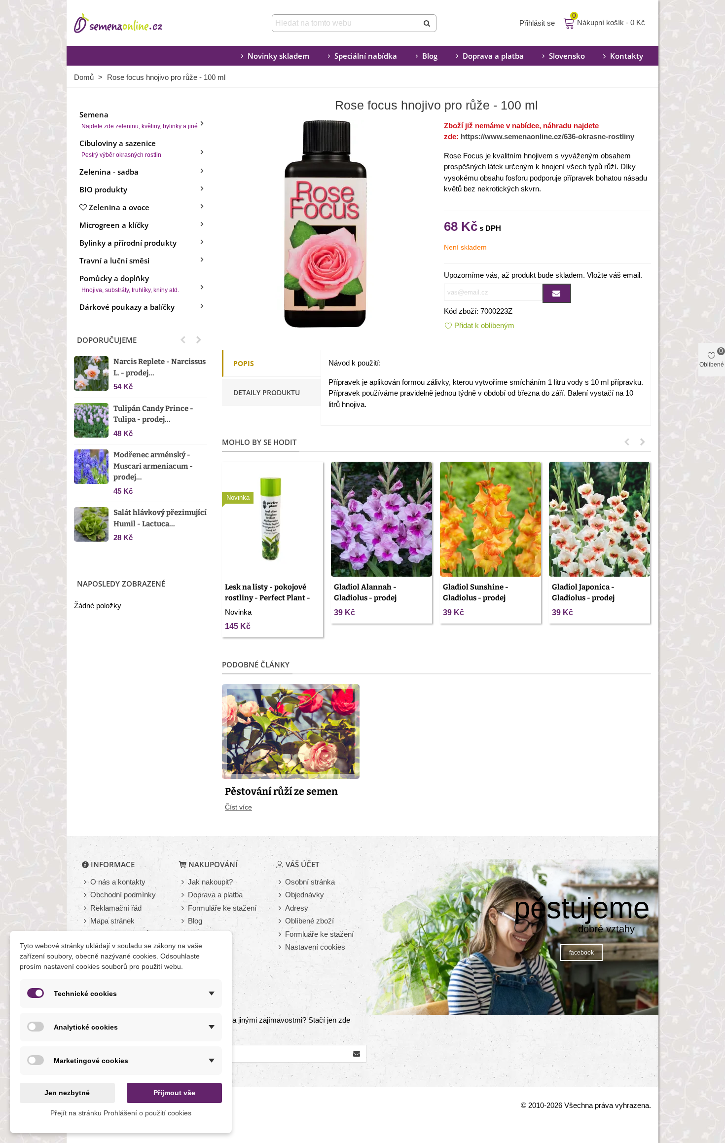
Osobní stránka (310, 882)
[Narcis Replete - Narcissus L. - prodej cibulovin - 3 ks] (91, 373)
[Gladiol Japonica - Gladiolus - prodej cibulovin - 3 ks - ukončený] (599, 519)
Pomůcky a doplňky (129, 283)
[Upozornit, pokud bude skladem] (557, 293)
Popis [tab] (243, 363)
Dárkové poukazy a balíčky (127, 307)
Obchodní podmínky (123, 894)
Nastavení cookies (315, 947)
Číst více (238, 807)
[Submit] (427, 23)
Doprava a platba (493, 56)
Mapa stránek (112, 921)
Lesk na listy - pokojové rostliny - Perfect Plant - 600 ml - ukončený (267, 598)
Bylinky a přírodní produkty (128, 243)
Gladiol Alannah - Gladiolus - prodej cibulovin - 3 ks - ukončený (381, 598)
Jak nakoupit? (210, 882)
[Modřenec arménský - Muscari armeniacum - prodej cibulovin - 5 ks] (91, 466)
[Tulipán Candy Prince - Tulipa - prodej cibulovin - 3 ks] (91, 420)
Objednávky (304, 894)
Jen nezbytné (67, 1093)
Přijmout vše (174, 1093)
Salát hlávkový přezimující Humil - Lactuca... (160, 518)
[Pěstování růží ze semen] (291, 730)
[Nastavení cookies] (280, 947)
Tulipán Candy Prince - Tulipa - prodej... (153, 414)
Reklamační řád (116, 908)
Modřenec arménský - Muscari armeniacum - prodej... (153, 465)
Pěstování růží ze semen (281, 791)
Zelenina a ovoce (119, 207)
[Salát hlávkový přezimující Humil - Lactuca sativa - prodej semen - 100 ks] (91, 524)
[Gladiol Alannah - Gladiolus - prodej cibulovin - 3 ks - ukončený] (381, 519)
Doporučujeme (107, 340)
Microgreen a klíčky (113, 225)
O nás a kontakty (117, 882)
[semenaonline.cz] (133, 23)
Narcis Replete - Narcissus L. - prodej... (159, 367)
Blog (429, 56)
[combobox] (346, 23)
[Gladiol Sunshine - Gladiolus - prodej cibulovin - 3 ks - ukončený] (490, 519)
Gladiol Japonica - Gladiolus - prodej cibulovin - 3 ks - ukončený (599, 598)
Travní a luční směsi (114, 260)
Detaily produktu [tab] (266, 392)
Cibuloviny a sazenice (120, 148)
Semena (138, 120)
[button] (183, 339)
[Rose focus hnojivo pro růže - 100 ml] (325, 223)
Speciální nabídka (365, 56)
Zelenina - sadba (109, 172)
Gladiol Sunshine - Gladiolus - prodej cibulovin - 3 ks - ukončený (490, 598)
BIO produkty (103, 189)
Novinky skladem (278, 56)
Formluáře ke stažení (319, 934)
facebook (581, 952)
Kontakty (626, 56)
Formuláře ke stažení (222, 908)
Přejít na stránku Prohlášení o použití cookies (120, 1113)
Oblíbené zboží (309, 921)
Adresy (296, 908)
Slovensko (567, 56)
